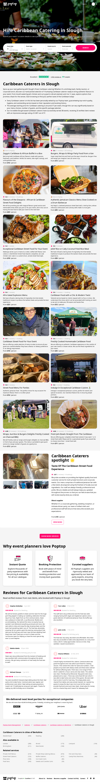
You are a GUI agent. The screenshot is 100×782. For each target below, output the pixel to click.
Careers (82, 778)
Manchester (40, 746)
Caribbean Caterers (40, 725)
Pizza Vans (6, 759)
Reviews (49, 778)
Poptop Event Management (12, 725)
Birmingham (7, 746)
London (5, 743)
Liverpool (72, 743)
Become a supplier (60, 778)
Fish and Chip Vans (75, 754)
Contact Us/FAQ (73, 778)
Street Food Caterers (9, 756)
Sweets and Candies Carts (44, 761)
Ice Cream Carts (41, 759)
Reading (38, 736)
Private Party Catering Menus (45, 754)
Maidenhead (7, 736)
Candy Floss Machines (76, 756)
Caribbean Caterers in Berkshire (60, 725)
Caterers (27, 725)
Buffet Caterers (41, 756)
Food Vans (6, 761)
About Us (42, 778)
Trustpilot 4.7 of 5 (26, 778)
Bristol (38, 743)
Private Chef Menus (9, 754)
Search (84, 4)
